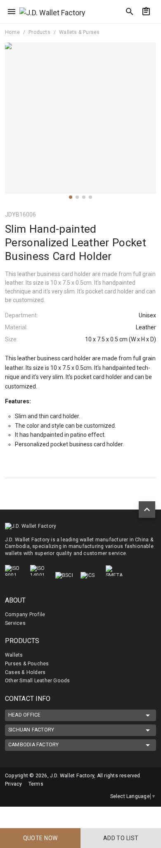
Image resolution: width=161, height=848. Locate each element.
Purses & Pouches (27, 664)
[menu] (11, 11)
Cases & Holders (25, 672)
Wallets (14, 655)
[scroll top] (147, 509)
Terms (35, 784)
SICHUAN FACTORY (31, 730)
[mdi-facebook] (10, 796)
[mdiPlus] (151, 26)
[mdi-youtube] (45, 796)
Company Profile (25, 614)
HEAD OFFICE (24, 715)
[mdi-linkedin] (27, 796)
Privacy (13, 784)
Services (15, 623)
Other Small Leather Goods (37, 681)
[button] (70, 197)
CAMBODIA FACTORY (33, 745)
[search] (129, 11)
